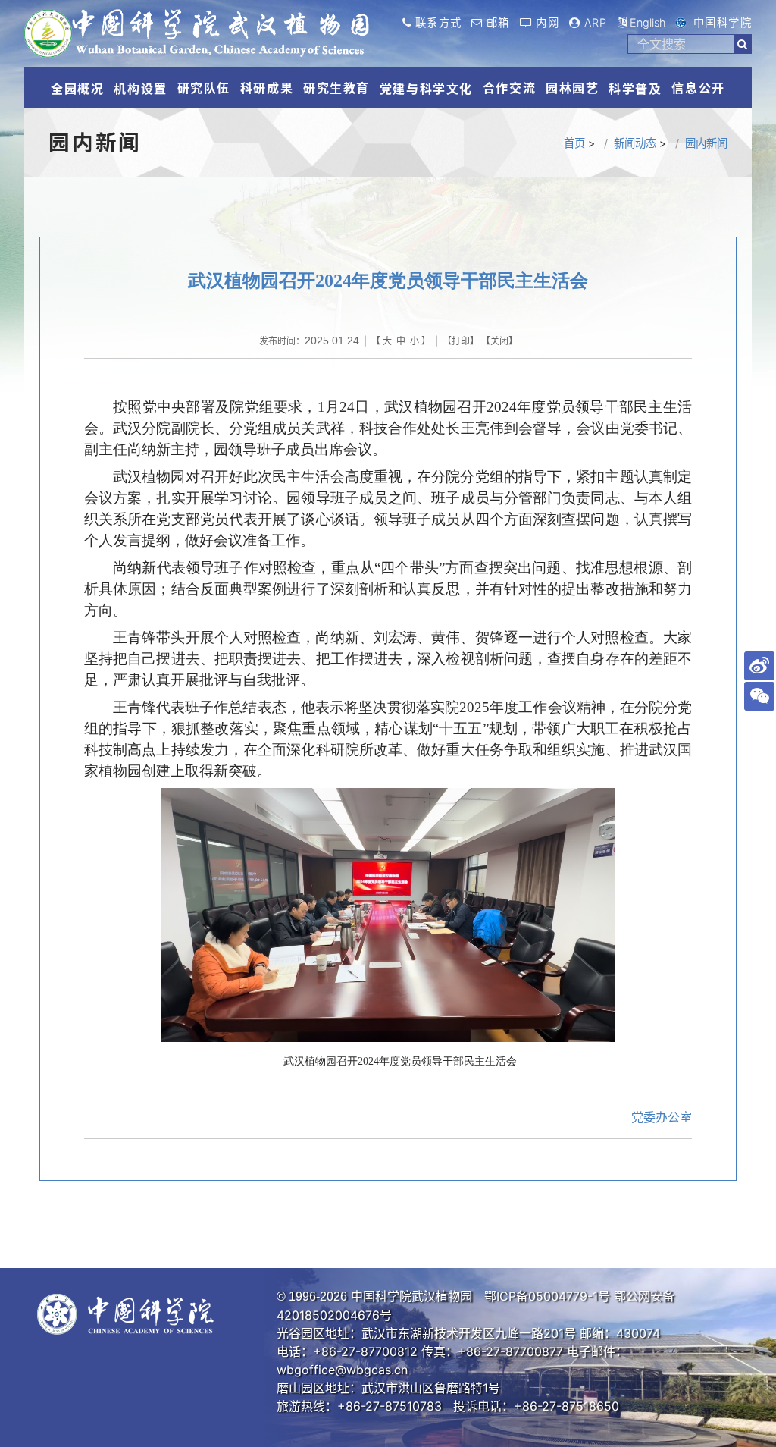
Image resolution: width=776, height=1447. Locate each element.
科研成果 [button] (266, 88)
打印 (461, 341)
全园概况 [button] (77, 88)
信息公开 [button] (697, 88)
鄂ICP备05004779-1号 (547, 1296)
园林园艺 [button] (572, 88)
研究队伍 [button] (203, 88)
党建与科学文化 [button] (426, 88)
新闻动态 (635, 143)
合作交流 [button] (509, 88)
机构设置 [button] (140, 88)
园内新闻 (706, 143)
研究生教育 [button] (336, 88)
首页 (574, 143)
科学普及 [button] (635, 88)
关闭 (499, 341)
